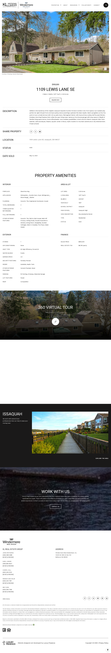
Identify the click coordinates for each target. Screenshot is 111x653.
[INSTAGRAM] (89, 598)
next (12, 69)
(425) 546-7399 (7, 589)
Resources (73, 5)
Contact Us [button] (55, 506)
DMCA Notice (6, 599)
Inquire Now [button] (55, 100)
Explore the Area (102, 458)
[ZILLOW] (106, 598)
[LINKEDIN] (93, 598)
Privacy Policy (103, 643)
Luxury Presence (49, 643)
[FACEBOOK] (84, 598)
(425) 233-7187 (7, 581)
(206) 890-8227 (7, 563)
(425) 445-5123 (7, 572)
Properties (55, 5)
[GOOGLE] (102, 598)
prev (8, 69)
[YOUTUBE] (98, 598)
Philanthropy (86, 5)
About (65, 5)
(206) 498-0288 (7, 555)
